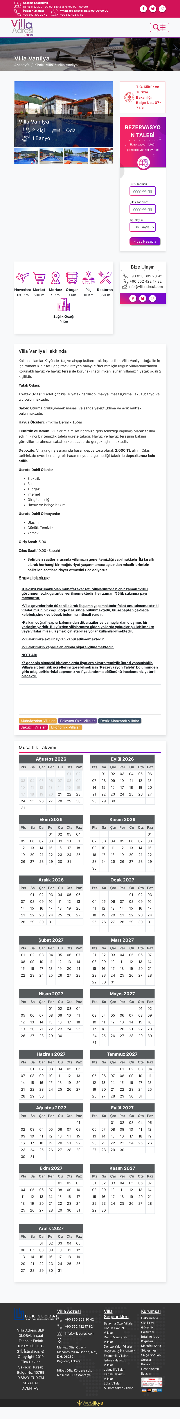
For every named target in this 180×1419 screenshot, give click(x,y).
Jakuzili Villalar (33, 727)
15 (69, 787)
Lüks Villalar (112, 1383)
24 (23, 801)
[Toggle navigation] (156, 27)
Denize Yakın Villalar (118, 1346)
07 (60, 780)
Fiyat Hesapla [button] (145, 241)
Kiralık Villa (43, 65)
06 (51, 780)
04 (32, 780)
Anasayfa (22, 65)
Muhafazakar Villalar (38, 721)
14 (60, 787)
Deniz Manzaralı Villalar (119, 721)
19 (41, 794)
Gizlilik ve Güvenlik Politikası (148, 1327)
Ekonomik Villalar (65, 727)
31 (23, 808)
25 (32, 801)
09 (78, 780)
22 (69, 794)
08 (69, 780)
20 (51, 794)
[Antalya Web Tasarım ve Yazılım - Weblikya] (90, 1402)
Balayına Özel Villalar (77, 721)
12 (41, 787)
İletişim (146, 1373)
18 (32, 794)
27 (51, 801)
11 (32, 787)
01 (69, 774)
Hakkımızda (149, 1318)
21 (60, 794)
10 (23, 787)
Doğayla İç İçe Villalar (119, 1351)
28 (60, 801)
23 (78, 794)
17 (23, 794)
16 (78, 787)
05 (41, 780)
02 (78, 774)
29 (69, 801)
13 (50, 787)
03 (23, 780)
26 (41, 801)
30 (78, 801)
